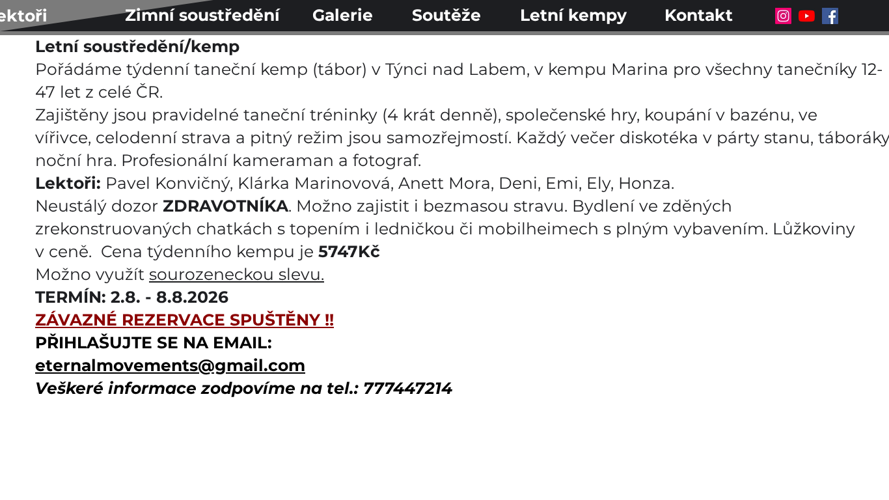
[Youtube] (807, 16)
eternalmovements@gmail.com (170, 365)
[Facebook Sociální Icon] (830, 16)
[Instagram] (783, 16)
